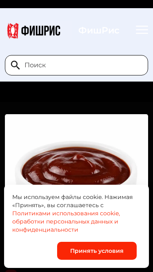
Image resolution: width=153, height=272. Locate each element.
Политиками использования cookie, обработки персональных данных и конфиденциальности (66, 221)
